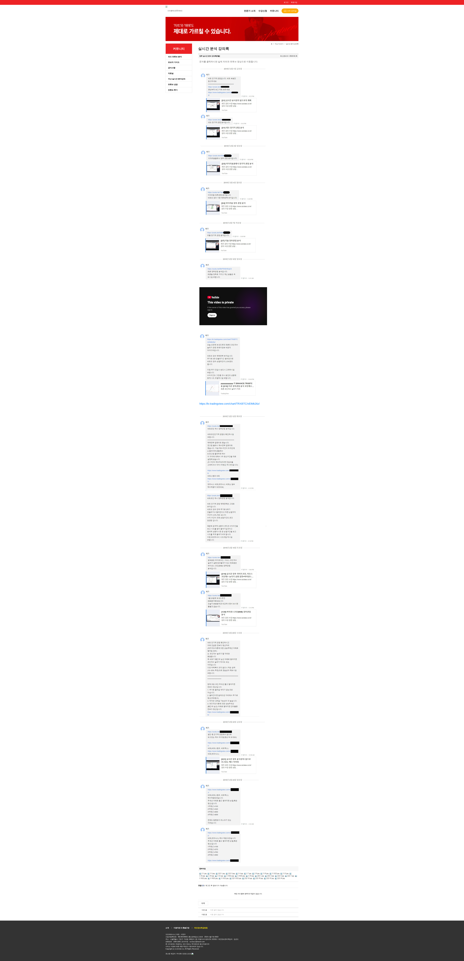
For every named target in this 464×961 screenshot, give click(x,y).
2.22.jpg (220, 876)
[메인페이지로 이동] (174, 10)
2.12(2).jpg (275, 873)
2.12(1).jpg (224, 878)
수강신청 (262, 11)
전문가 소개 (249, 11)
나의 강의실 (292, 11)
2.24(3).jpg (241, 876)
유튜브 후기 (173, 90)
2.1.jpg (204, 873)
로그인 (286, 2)
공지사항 (171, 68)
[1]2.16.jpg (248, 878)
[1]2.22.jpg (270, 878)
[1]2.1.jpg (221, 873)
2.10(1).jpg (203, 878)
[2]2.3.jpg (270, 876)
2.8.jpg (257, 873)
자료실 (171, 73)
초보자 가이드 (173, 62)
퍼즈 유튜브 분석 (175, 57)
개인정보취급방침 (201, 928)
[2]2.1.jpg (260, 876)
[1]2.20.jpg (259, 878)
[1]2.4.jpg (280, 876)
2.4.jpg (240, 873)
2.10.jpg (265, 873)
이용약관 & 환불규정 (181, 928)
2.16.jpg (202, 876)
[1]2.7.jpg (290, 876)
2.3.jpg (212, 873)
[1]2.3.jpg (231, 873)
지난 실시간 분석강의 (176, 79)
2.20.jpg (211, 876)
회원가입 (294, 2)
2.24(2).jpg (230, 876)
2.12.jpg (285, 873)
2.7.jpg (248, 873)
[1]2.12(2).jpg (236, 878)
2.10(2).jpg (214, 878)
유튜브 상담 (173, 84)
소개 (167, 928)
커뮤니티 (274, 11)
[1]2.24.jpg (281, 878)
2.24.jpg (251, 876)
